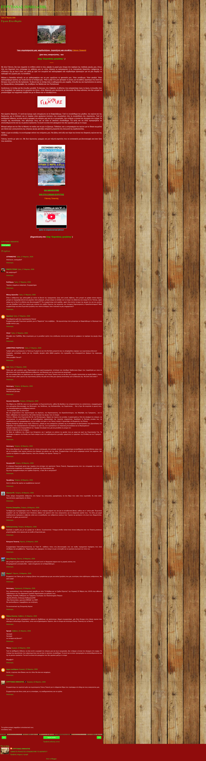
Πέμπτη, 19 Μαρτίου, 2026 (29, 541)
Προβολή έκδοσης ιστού (51, 741)
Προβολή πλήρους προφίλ (19, 754)
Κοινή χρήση (6, 245)
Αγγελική (9, 316)
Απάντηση (9, 263)
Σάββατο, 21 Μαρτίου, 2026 (27, 616)
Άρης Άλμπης (11, 558)
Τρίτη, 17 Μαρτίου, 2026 (25, 257)
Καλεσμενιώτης (12, 527)
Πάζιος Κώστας (11, 616)
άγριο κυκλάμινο (12, 669)
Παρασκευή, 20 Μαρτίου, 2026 (24, 588)
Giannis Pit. (10, 493)
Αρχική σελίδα (52, 737)
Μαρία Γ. (9, 573)
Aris (7, 367)
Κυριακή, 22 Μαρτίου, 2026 (21, 648)
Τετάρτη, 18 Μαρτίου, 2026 (23, 386)
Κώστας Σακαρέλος (13, 507)
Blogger (54, 759)
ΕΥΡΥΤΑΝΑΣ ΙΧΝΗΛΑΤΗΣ (24, 6)
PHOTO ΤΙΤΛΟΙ (11, 269)
